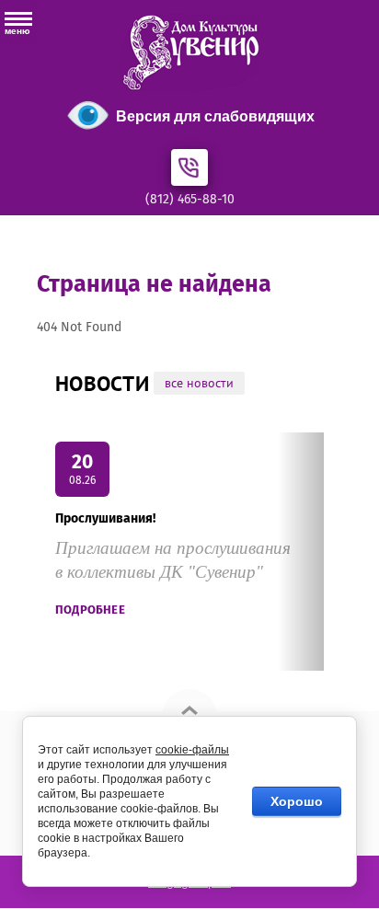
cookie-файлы (192, 749)
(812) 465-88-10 (190, 199)
